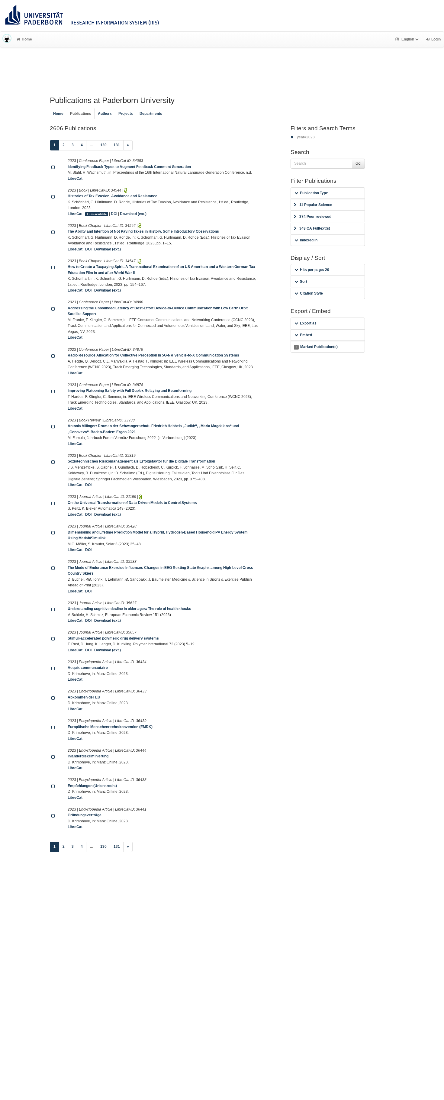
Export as (308, 323)
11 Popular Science (315, 205)
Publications (80, 113)
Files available (97, 214)
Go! (358, 163)
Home (27, 39)
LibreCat (75, 178)
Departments (151, 113)
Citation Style (311, 293)
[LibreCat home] (7, 39)
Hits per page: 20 (314, 270)
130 (103, 145)
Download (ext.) (133, 214)
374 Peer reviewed (315, 217)
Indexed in (308, 240)
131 (117, 145)
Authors (105, 113)
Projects (125, 113)
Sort (303, 281)
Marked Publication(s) (317, 347)
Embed (306, 335)
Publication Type (314, 193)
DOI (114, 214)
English (408, 39)
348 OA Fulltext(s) (314, 228)
